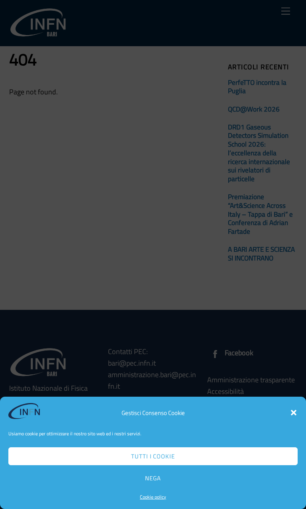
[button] (294, 413)
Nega (153, 478)
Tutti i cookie (153, 456)
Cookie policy (153, 497)
